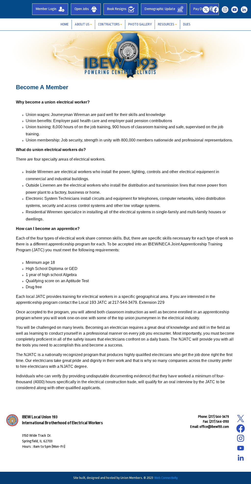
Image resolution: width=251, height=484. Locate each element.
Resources (166, 24)
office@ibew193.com (214, 427)
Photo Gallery (139, 24)
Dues (186, 24)
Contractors (109, 24)
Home (65, 24)
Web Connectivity (166, 478)
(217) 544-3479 (219, 417)
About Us (82, 24)
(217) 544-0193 (219, 421)
